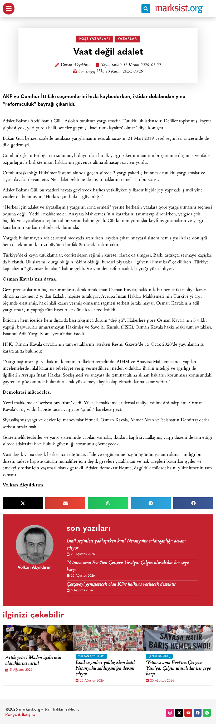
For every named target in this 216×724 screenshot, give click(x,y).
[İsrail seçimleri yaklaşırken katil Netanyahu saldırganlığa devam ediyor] (112, 638)
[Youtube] (188, 713)
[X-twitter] (179, 713)
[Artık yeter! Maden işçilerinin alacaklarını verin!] (42, 638)
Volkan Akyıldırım (76, 65)
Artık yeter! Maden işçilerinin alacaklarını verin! (33, 661)
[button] (145, 8)
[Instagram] (170, 713)
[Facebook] (198, 713)
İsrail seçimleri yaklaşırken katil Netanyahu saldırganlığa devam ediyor (126, 545)
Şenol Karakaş (159, 656)
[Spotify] (207, 713)
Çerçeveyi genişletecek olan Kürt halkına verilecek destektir (121, 584)
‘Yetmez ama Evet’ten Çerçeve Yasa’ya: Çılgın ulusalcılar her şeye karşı (128, 566)
